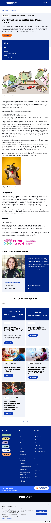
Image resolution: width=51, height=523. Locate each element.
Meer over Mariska (10, 288)
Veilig (5, 442)
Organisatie (38, 434)
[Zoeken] (44, 2)
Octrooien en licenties (25, 477)
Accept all (41, 511)
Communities (38, 448)
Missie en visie (38, 436)
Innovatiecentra (39, 474)
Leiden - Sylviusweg (35, 285)
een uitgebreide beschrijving (14, 107)
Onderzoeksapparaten (25, 466)
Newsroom (22, 430)
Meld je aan (7, 35)
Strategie (37, 439)
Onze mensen (38, 442)
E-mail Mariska (34, 288)
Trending (22, 451)
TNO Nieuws (23, 454)
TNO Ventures (38, 471)
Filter (3, 303)
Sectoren (6, 450)
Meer (24, 421)
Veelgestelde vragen (40, 451)
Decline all (41, 514)
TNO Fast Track (38, 468)
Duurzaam (6, 434)
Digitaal (6, 446)
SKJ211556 (31, 211)
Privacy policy (10, 518)
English (3, 504)
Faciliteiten (22, 463)
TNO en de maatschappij (41, 445)
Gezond (6, 438)
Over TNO (36, 430)
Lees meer (9, 343)
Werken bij (6, 454)
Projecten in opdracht (40, 462)
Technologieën (23, 469)
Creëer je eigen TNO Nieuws (43, 488)
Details (3, 518)
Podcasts (22, 445)
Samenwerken (38, 459)
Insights (22, 442)
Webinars (22, 439)
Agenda (22, 436)
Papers (21, 448)
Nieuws (22, 434)
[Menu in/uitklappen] (3, 3)
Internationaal (38, 477)
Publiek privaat (38, 465)
